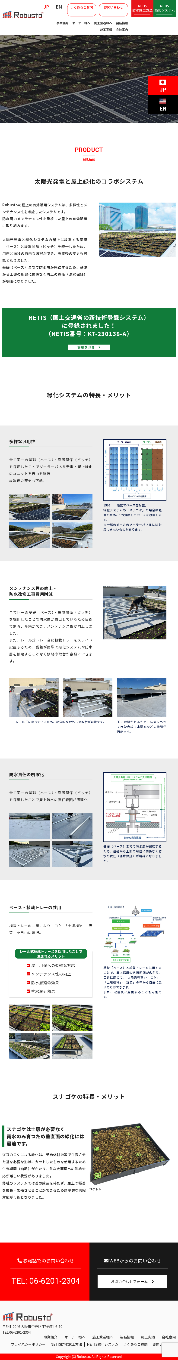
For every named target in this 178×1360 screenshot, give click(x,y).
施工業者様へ (103, 23)
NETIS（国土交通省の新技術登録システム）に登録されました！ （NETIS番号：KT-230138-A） (89, 331)
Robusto (83, 1356)
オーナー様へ (81, 23)
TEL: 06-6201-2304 (45, 1281)
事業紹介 (63, 23)
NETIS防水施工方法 (66, 1344)
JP (46, 6)
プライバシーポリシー (28, 1344)
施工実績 (106, 30)
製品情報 (122, 23)
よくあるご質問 (81, 7)
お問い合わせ (113, 7)
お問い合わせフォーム (131, 1281)
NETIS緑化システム (102, 1344)
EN (59, 6)
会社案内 (122, 30)
